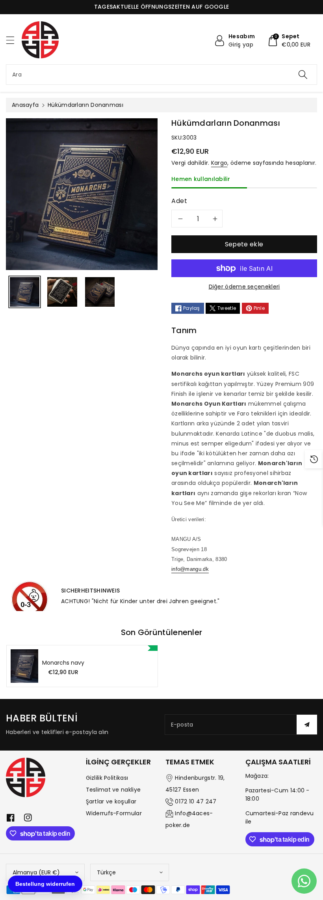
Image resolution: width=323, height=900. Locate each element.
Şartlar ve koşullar (111, 801)
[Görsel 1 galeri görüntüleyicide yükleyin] (24, 291)
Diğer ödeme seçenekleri (244, 287)
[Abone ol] (307, 724)
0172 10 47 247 (195, 801)
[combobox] (161, 74)
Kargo (219, 163)
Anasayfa (25, 105)
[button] (14, 40)
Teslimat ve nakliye (113, 790)
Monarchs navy (63, 663)
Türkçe (106, 872)
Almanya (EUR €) (36, 872)
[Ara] (303, 74)
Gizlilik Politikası (107, 778)
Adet (179, 200)
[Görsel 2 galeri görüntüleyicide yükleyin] (62, 291)
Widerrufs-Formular (114, 813)
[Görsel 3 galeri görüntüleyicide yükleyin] (99, 291)
